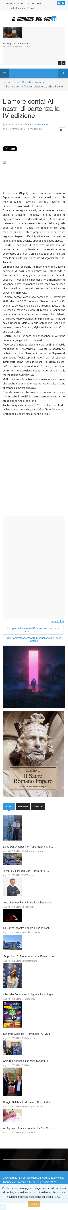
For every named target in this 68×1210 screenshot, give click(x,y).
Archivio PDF (19, 3)
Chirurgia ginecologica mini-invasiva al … (27, 1060)
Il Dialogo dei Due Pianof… (16, 43)
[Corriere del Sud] (34, 19)
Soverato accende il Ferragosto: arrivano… (28, 1033)
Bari (28, 1065)
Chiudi (34, 1203)
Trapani (30, 875)
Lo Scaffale (15, 8)
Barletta (30, 907)
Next (63, 63)
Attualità (30, 1132)
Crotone (26, 46)
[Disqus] (34, 467)
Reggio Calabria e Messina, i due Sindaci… (28, 1102)
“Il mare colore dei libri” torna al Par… (26, 870)
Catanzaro (31, 961)
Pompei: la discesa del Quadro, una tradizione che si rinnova (33, 630)
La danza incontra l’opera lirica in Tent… (27, 928)
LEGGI (58, 1196)
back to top (57, 621)
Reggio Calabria (34, 1106)
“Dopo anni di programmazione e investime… (29, 956)
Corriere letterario (35, 851)
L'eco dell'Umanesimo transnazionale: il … (28, 846)
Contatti (28, 3)
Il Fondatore (36, 3)
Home (15, 82)
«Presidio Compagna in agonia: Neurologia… (29, 994)
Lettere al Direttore (27, 8)
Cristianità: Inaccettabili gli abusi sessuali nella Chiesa (34, 639)
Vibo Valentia (33, 932)
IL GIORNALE (9, 3)
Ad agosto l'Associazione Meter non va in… (29, 1128)
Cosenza (31, 999)
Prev (59, 63)
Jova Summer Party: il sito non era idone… (28, 902)
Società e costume (33, 82)
